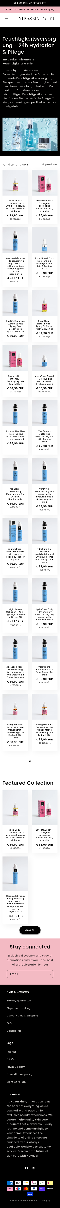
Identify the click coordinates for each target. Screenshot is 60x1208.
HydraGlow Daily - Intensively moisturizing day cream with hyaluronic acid (44, 614)
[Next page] (39, 760)
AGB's (10, 1059)
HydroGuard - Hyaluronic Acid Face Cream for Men (44, 671)
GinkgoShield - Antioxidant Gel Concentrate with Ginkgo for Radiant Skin (44, 729)
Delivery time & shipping (22, 1015)
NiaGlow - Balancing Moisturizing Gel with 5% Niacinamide (15, 494)
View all (30, 930)
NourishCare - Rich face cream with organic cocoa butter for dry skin (15, 554)
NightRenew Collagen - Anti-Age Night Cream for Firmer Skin (15, 613)
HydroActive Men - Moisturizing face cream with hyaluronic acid (15, 435)
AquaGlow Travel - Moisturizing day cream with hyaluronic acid (44, 380)
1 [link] (21, 761)
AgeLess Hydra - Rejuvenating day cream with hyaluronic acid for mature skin (15, 672)
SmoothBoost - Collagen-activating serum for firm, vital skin (44, 205)
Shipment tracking (18, 1008)
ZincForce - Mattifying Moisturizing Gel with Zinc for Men (45, 436)
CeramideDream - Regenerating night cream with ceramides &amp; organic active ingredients (15, 266)
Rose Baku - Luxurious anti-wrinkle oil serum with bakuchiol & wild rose (15, 205)
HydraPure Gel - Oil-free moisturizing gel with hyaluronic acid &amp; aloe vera (45, 555)
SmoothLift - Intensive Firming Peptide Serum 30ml (15, 380)
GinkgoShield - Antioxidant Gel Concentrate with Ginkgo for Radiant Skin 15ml (15, 731)
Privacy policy (16, 1067)
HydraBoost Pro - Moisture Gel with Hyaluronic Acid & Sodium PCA (44, 263)
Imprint (11, 1052)
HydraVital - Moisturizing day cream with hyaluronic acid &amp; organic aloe (44, 495)
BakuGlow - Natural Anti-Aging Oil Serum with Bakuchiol (45, 325)
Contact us (14, 1030)
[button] (6, 18)
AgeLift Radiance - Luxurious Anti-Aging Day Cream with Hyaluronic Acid (15, 326)
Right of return (16, 1082)
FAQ (9, 1023)
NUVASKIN (23, 1200)
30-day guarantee (19, 1000)
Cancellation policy (19, 1074)
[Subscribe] (49, 974)
